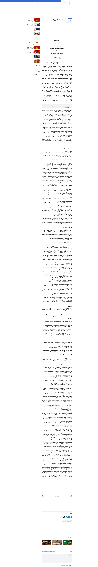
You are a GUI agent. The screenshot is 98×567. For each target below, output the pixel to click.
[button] (69, 517)
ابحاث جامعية (47, 3)
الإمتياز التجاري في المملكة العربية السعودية (47, 547)
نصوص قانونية (37, 74)
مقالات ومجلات (70, 18)
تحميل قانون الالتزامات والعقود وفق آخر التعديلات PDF (30, 52)
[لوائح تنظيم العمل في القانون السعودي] (57, 542)
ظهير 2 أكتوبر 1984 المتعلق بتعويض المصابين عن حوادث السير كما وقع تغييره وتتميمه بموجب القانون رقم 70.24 (31, 61)
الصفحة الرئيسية (59, 3)
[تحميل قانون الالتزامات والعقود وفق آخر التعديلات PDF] (37, 52)
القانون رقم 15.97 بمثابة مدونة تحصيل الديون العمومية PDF (30, 48)
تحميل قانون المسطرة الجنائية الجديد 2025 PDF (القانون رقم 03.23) (30, 38)
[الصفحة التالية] (42, 496)
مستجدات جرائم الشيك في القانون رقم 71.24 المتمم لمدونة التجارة (30, 34)
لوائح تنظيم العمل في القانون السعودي (58, 547)
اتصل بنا (47, 0)
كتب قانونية (55, 3)
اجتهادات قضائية (52, 3)
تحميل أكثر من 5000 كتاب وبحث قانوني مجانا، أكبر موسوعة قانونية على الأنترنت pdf (30, 43)
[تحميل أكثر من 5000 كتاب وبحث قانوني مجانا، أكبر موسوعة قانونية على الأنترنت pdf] (37, 43)
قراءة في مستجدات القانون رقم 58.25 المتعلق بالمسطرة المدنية (30, 25)
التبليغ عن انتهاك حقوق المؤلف (57, 0)
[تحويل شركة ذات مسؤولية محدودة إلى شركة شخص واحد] (67, 542)
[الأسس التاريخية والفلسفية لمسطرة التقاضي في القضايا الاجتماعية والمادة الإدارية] (37, 56)
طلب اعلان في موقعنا (51, 0)
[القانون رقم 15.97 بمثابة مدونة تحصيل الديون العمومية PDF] (37, 47)
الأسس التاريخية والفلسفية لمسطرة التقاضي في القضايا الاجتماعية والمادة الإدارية (31, 57)
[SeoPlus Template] (71, 565)
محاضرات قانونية (44, 3)
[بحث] (26, 3)
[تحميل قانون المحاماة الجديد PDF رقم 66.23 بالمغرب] (37, 29)
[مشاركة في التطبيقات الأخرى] (62, 517)
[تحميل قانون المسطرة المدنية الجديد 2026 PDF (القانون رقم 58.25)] (37, 20)
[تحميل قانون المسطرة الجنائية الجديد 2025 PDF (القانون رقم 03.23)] (37, 38)
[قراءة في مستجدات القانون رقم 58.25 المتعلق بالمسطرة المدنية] (37, 24)
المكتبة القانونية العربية (68, 22)
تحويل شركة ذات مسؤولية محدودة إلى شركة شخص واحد (67, 547)
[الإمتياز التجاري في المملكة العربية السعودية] (46, 542)
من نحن (45, 0)
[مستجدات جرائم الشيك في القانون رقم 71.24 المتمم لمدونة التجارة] (37, 33)
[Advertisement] (49, 11)
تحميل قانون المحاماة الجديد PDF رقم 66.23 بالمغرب (30, 29)
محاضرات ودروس (37, 71)
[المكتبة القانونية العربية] (67, 2)
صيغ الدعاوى (36, 3)
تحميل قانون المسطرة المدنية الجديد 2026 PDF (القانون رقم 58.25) (30, 20)
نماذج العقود (40, 3)
